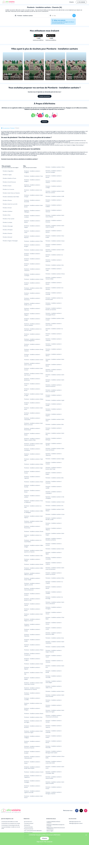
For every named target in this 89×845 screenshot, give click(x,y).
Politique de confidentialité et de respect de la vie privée (55, 825)
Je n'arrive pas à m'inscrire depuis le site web (10, 825)
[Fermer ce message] (86, 835)
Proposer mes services (44, 96)
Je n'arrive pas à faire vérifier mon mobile (10, 821)
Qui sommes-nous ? (28, 821)
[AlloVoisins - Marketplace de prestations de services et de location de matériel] (8, 3)
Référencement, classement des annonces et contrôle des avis (56, 828)
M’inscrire (44, 121)
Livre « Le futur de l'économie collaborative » (33, 830)
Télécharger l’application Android (75, 823)
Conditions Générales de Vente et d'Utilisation (53, 822)
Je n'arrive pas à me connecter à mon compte (11, 823)
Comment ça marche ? (28, 823)
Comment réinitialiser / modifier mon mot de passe (11, 827)
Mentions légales (50, 830)
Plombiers (12, 128)
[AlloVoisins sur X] (81, 810)
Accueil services (6, 128)
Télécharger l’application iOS (75, 821)
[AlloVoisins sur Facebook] (76, 810)
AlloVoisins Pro (27, 825)
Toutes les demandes (28, 827)
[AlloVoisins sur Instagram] (85, 810)
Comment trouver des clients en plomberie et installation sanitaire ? (19, 159)
